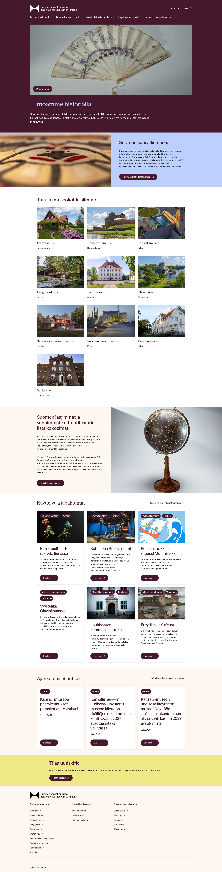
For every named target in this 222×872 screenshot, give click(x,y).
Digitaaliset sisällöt (129, 17)
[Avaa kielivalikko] (178, 8)
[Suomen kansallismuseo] (53, 8)
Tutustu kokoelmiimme (50, 483)
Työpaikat (118, 820)
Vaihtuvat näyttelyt (50, 516)
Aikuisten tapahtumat (152, 592)
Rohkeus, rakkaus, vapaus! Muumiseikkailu (161, 551)
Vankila (33, 852)
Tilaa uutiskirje (63, 779)
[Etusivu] (53, 795)
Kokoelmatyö (78, 815)
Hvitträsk (34, 810)
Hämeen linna (36, 815)
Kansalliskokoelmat (67, 17)
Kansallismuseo (37, 820)
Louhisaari (34, 829)
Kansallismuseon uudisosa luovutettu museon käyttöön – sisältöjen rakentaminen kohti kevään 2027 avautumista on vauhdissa (110, 714)
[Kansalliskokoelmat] (81, 17)
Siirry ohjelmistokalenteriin (165, 503)
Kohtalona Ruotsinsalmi (110, 548)
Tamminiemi (35, 847)
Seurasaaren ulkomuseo (41, 838)
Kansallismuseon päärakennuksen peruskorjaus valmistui (59, 704)
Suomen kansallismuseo (159, 17)
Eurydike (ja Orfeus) (157, 625)
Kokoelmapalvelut (80, 820)
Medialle (118, 824)
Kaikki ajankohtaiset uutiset (165, 678)
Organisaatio (119, 810)
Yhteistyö (118, 815)
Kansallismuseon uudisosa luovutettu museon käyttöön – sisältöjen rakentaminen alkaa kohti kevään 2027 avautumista (161, 711)
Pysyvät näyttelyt (99, 516)
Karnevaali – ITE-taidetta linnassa (54, 551)
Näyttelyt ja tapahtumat (100, 17)
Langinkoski (35, 824)
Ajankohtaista (120, 829)
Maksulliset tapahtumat (102, 592)
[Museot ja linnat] (51, 17)
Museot (45, 691)
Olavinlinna (35, 834)
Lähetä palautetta (38, 867)
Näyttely (66, 516)
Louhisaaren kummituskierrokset (107, 627)
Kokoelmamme (79, 810)
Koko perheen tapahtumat (53, 592)
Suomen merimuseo (39, 843)
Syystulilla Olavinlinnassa (52, 608)
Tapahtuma (47, 598)
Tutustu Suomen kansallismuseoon (138, 177)
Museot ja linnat (39, 17)
